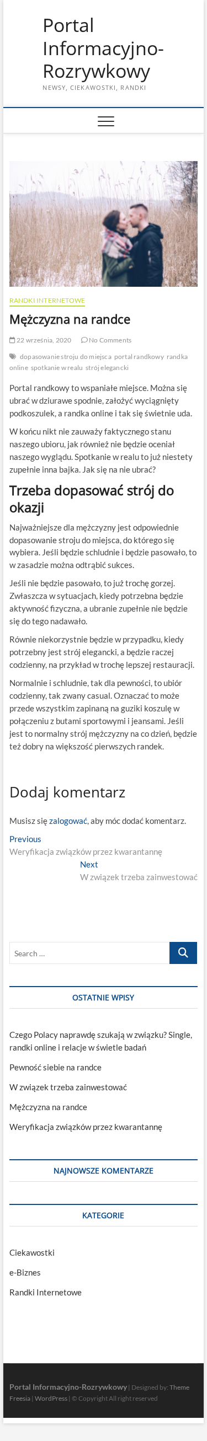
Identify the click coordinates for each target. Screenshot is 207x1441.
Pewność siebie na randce (55, 1067)
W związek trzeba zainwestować (68, 1087)
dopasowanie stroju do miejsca (66, 356)
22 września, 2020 (43, 340)
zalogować (68, 821)
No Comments (109, 340)
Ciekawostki (32, 1252)
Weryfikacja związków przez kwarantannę (85, 1127)
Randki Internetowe (47, 300)
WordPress (51, 1398)
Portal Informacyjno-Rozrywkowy (103, 48)
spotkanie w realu (57, 367)
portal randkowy (139, 356)
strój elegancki (107, 367)
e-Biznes (25, 1272)
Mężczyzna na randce (48, 1107)
